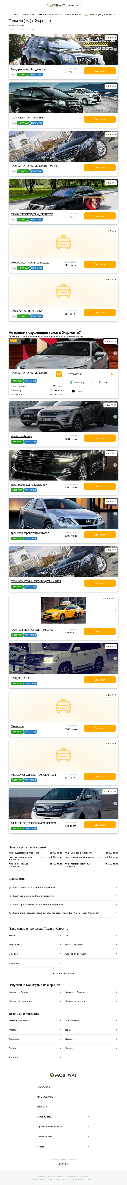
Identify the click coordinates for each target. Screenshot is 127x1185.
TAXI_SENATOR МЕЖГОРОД (29, 372)
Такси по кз (17, 726)
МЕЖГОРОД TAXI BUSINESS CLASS (33, 823)
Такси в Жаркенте (72, 14)
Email (79, 391)
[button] (61, 62)
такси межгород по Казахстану (29, 484)
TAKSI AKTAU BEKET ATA (26, 310)
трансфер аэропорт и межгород (30, 533)
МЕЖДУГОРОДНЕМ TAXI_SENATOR (33, 774)
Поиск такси (28, 14)
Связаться (100, 71)
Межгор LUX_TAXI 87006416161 (30, 262)
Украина (63, 1164)
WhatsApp (79, 382)
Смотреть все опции (63, 973)
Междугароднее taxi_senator (28, 69)
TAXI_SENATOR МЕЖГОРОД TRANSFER (36, 165)
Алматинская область (48, 14)
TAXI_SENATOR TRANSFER (28, 117)
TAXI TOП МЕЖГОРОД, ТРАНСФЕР (33, 629)
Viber (106, 382)
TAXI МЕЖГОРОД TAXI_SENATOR (32, 214)
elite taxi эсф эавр (21, 436)
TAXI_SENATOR (21, 678)
